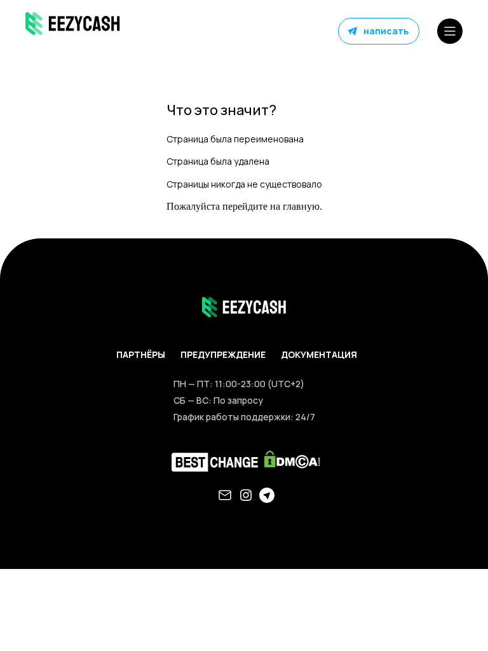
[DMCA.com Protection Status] (290, 462)
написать (386, 31)
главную (301, 206)
